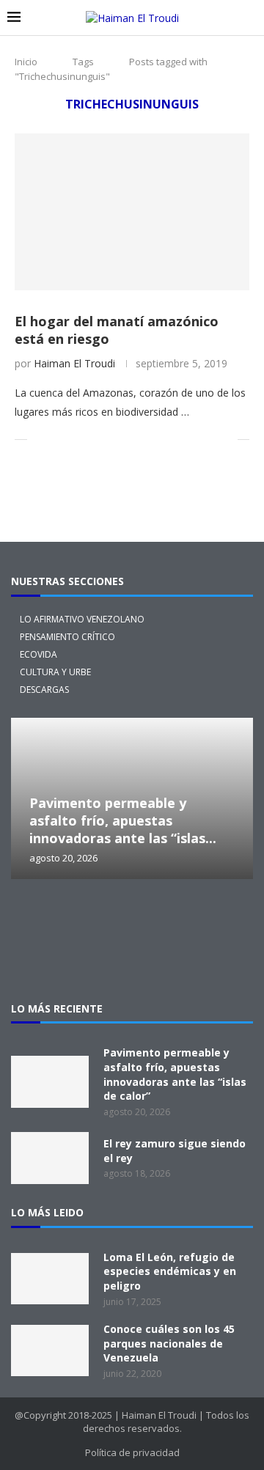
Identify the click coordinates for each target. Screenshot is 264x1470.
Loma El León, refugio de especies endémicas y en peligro (169, 1271)
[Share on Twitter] (72, 439)
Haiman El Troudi (74, 363)
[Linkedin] (179, 919)
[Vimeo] (132, 959)
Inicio (26, 61)
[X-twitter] (38, 919)
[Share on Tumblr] (118, 439)
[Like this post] (38, 439)
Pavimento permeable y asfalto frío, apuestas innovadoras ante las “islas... (122, 821)
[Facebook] (132, 919)
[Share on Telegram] (165, 439)
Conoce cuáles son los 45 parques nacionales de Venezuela (169, 1343)
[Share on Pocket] (180, 439)
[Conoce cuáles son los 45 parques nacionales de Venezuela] (50, 1350)
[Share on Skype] (195, 439)
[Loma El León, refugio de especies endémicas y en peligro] (50, 1278)
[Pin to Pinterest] (88, 439)
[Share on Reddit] (134, 439)
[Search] (249, 18)
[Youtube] (226, 919)
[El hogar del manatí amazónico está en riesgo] (132, 211)
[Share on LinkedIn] (103, 439)
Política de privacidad (132, 1452)
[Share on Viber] (211, 439)
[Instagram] (85, 919)
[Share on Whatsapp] (149, 439)
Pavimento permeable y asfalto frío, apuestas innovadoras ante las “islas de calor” (174, 1074)
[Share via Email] (226, 439)
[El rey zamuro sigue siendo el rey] (50, 1157)
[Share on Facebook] (57, 439)
